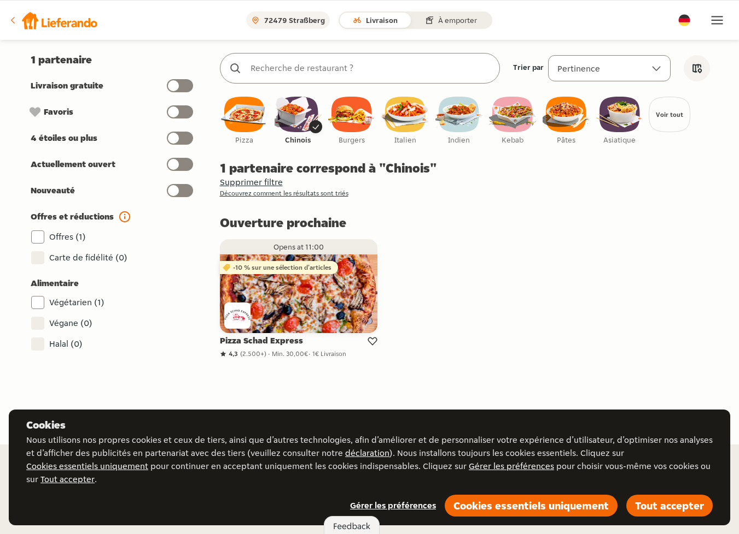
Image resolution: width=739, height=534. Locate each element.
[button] (53, 20)
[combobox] (371, 68)
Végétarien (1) (76, 302)
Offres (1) (67, 236)
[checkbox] (244, 121)
